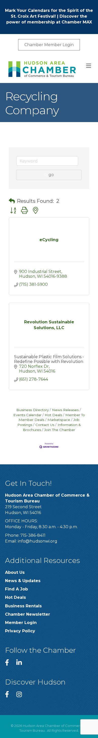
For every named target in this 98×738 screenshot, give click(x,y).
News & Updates (22, 580)
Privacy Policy (20, 631)
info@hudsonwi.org (37, 541)
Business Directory (32, 410)
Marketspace (58, 420)
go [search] (51, 174)
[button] (12, 201)
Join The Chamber (59, 430)
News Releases (65, 410)
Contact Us (44, 425)
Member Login (21, 622)
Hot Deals (53, 415)
